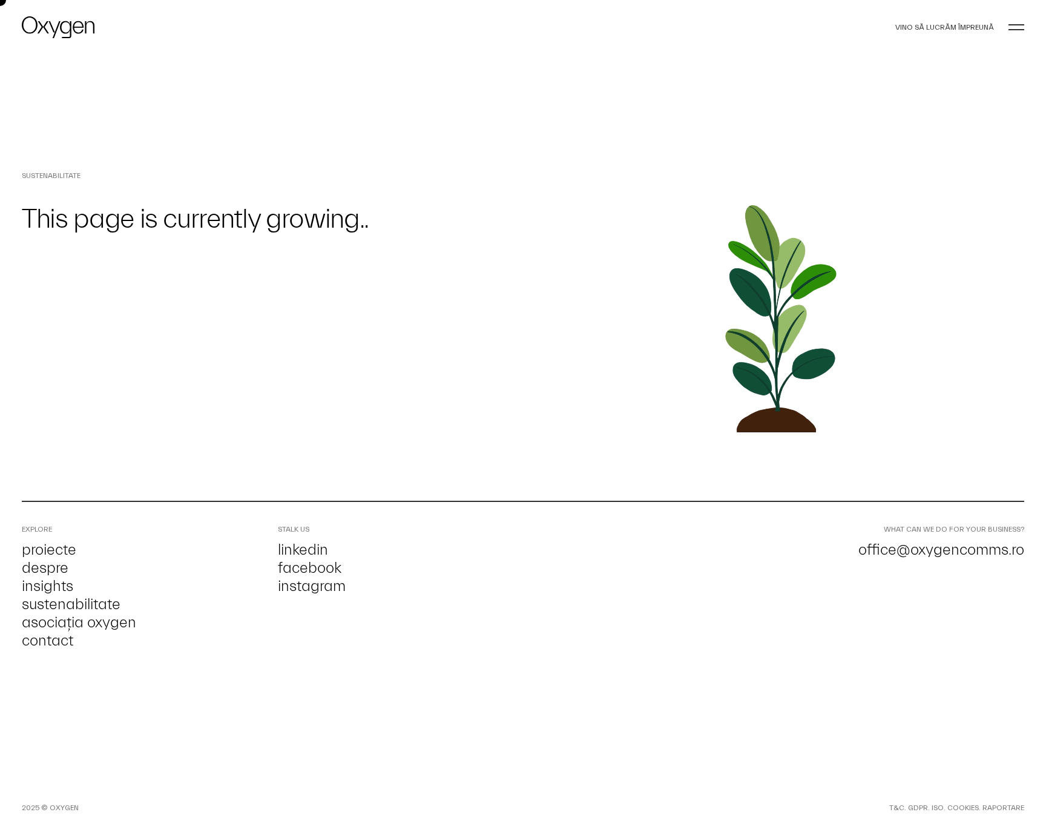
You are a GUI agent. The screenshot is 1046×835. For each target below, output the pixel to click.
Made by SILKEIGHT (113, 807)
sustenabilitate (71, 604)
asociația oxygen (79, 622)
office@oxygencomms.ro (941, 549)
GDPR (918, 807)
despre (45, 567)
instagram (312, 586)
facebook (309, 567)
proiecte (49, 549)
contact (47, 640)
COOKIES (963, 807)
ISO (938, 807)
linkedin (303, 549)
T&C (896, 807)
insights (47, 586)
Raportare (1003, 807)
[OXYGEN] (58, 27)
